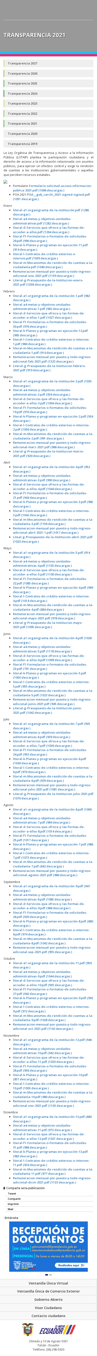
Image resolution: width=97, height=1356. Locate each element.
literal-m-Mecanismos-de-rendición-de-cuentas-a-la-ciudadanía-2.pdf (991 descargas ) (53, 436)
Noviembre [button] (11, 1035)
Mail (10, 1209)
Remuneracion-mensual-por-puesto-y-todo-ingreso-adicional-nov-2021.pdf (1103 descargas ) (52, 1103)
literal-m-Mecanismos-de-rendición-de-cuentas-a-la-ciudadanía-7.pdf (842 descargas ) (53, 864)
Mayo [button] (8, 548)
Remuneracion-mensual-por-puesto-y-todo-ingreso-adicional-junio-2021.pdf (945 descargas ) (52, 701)
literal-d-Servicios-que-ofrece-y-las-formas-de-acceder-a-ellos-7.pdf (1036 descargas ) (49, 743)
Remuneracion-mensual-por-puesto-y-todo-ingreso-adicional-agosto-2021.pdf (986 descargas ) (52, 873)
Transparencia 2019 (22, 144)
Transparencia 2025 (22, 83)
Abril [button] (7, 462)
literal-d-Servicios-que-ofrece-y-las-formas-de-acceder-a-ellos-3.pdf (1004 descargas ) (49, 401)
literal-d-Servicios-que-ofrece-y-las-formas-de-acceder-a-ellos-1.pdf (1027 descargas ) (49, 315)
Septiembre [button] (12, 882)
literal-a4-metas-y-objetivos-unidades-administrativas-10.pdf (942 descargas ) (42, 1051)
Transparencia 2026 (22, 73)
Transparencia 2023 (22, 103)
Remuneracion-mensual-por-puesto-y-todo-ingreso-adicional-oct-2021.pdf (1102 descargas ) (52, 1026)
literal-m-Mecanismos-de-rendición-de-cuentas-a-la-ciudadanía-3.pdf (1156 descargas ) (53, 521)
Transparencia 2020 (22, 133)
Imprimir (13, 1204)
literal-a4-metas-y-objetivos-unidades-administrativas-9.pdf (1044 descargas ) (42, 974)
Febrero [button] (9, 291)
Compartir (14, 1198)
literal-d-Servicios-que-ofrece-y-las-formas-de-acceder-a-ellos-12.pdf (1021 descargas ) (49, 1136)
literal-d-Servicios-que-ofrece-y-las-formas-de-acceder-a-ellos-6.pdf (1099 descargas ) (49, 658)
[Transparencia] (88, 26)
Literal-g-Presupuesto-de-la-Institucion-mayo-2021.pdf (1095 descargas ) (48, 625)
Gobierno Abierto (48, 1299)
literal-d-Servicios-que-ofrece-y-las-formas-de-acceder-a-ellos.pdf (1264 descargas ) (49, 229)
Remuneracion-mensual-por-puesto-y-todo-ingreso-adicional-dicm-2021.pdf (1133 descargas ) (52, 1180)
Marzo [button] (8, 377)
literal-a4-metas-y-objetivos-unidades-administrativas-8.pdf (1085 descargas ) (42, 897)
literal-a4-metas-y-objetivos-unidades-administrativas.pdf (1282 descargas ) (42, 221)
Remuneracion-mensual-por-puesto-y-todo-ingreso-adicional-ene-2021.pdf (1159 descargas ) (52, 273)
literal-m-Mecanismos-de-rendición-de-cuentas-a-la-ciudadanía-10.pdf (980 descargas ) (53, 1094)
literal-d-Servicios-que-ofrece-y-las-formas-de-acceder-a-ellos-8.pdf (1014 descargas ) (49, 829)
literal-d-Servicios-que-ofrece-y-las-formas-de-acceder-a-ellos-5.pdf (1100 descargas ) (49, 572)
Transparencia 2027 (22, 63)
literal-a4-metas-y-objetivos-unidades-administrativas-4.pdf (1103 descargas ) (42, 563)
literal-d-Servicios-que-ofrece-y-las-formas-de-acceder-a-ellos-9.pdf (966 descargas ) (49, 906)
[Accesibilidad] (79, 26)
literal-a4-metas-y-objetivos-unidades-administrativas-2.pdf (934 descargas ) (42, 392)
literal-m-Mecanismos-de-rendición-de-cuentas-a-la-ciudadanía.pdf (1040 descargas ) (53, 265)
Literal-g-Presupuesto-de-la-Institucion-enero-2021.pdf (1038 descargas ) (48, 282)
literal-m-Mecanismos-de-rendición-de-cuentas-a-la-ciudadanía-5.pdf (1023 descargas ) (53, 693)
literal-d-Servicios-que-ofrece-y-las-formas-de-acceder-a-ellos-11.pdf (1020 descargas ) (49, 1059)
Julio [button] (6, 719)
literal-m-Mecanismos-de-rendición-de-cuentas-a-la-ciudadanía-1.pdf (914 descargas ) (53, 350)
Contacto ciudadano (48, 1316)
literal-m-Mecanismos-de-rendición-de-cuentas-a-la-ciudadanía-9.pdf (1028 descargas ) (53, 1018)
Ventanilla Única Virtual (48, 1283)
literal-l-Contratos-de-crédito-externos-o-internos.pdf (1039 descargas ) (44, 256)
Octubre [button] (9, 958)
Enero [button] (8, 205)
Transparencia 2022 (22, 113)
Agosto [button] (8, 805)
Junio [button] (7, 634)
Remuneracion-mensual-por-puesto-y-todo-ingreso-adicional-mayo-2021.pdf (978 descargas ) (52, 616)
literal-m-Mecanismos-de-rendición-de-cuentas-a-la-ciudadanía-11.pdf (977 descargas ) (53, 1171)
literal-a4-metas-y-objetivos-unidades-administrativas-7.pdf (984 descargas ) (42, 820)
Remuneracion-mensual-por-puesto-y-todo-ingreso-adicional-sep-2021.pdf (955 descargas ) (52, 949)
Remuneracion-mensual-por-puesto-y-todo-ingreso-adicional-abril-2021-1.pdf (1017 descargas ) (52, 530)
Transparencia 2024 (22, 93)
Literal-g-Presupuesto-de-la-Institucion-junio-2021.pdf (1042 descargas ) (47, 710)
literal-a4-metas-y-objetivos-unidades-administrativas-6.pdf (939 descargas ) (42, 734)
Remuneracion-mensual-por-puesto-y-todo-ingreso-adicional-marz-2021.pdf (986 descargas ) (52, 444)
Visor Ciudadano (48, 1307)
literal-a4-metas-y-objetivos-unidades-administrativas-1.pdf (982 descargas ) (42, 306)
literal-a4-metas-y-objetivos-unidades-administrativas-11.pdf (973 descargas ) (42, 1127)
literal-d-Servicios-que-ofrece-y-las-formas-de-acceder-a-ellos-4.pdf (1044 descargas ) (49, 486)
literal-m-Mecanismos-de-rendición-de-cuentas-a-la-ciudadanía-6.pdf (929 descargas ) (53, 778)
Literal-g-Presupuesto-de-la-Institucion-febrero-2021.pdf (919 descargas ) (49, 368)
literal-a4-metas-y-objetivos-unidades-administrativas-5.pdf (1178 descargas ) (42, 649)
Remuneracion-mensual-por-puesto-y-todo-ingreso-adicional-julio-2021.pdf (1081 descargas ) (52, 787)
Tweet (11, 1193)
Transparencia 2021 (22, 123)
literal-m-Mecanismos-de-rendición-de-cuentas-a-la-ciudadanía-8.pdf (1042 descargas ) (53, 941)
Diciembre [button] (11, 1112)
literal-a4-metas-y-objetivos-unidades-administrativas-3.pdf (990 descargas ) (42, 477)
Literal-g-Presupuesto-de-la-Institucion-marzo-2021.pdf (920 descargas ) (48, 453)
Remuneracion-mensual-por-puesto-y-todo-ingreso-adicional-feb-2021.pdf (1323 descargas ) (52, 359)
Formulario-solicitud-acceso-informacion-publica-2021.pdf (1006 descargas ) (52, 188)
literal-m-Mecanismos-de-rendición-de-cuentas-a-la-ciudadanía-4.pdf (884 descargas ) (53, 607)
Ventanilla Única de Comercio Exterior (48, 1291)
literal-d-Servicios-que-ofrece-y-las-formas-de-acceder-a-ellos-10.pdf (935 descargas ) (49, 982)
